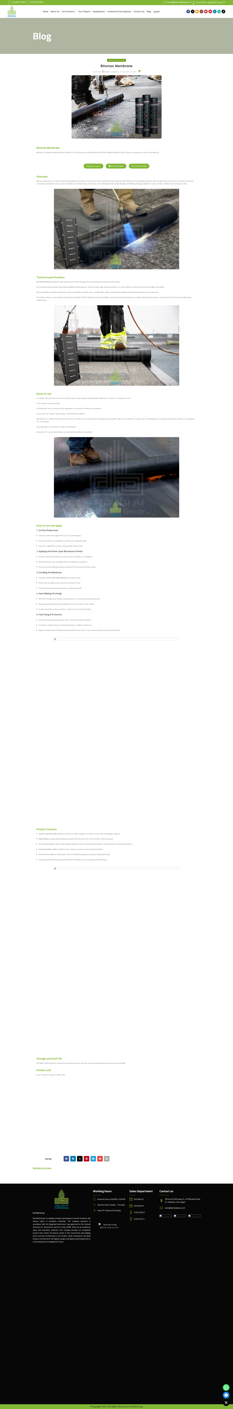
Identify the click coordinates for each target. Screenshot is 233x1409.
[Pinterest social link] (210, 11)
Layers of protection (116, 60)
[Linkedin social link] (214, 11)
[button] (66, 1158)
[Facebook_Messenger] (226, 1395)
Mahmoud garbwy (112, 71)
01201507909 (36, 2)
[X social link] (192, 11)
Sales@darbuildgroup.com (179, 2)
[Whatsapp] (226, 1387)
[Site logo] (12, 11)
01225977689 (18, 2)
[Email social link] (197, 11)
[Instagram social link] (201, 11)
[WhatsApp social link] (219, 11)
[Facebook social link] (188, 11)
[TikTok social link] (223, 11)
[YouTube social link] (206, 11)
